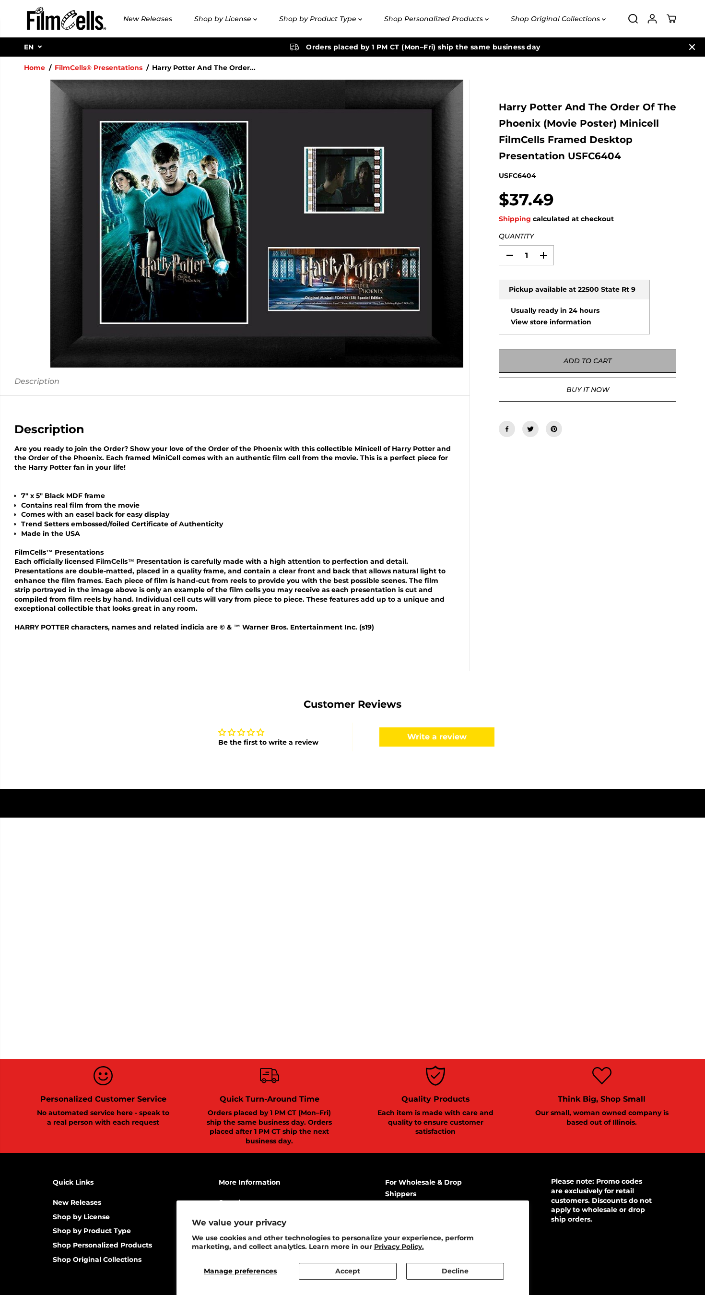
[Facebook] (507, 429)
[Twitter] (530, 429)
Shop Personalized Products (434, 18)
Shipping (515, 218)
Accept (347, 1271)
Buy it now (587, 389)
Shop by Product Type (318, 18)
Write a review (437, 736)
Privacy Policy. (399, 1246)
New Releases (147, 18)
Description (36, 381)
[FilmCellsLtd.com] (65, 18)
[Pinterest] (554, 429)
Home (34, 67)
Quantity (516, 236)
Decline (455, 1271)
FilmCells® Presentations (98, 67)
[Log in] (652, 18)
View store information (551, 322)
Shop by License (223, 18)
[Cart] (671, 18)
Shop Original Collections (556, 18)
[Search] (633, 18)
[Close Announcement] (692, 47)
